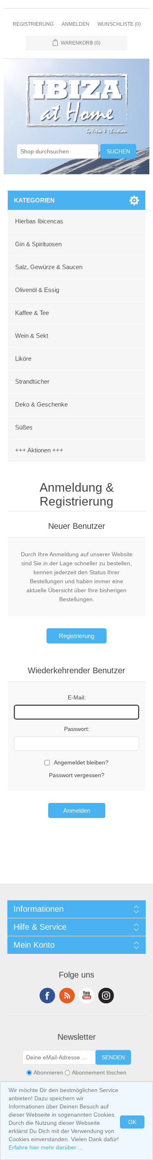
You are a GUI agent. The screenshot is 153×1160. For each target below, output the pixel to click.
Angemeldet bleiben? (81, 762)
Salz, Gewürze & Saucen (48, 266)
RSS (67, 995)
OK (132, 1122)
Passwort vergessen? (76, 775)
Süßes (24, 427)
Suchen (118, 151)
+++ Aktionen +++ (39, 450)
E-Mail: (77, 697)
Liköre (23, 358)
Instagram (106, 995)
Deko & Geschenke (41, 404)
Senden (113, 1057)
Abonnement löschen (99, 1072)
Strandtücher (32, 381)
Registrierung (33, 24)
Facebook (47, 995)
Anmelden (75, 24)
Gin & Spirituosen (38, 244)
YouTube (86, 995)
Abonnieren (48, 1072)
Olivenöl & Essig (37, 289)
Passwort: (76, 729)
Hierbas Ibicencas (39, 221)
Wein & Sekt (31, 335)
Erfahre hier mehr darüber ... (46, 1147)
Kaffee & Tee (32, 312)
